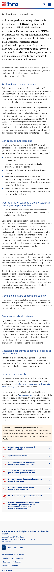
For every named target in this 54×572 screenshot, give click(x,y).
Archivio (15, 566)
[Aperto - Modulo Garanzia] (4, 456)
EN (21, 548)
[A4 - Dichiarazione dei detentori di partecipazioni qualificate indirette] (4, 472)
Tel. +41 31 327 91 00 (10, 539)
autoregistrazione (26, 395)
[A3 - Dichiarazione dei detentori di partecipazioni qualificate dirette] (4, 463)
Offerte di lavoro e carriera (13, 554)
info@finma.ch (8, 542)
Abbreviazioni (17, 558)
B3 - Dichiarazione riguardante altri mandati (25, 496)
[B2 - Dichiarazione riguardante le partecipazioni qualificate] (4, 488)
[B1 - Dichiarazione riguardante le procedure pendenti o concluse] (4, 480)
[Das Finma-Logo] (10, 4)
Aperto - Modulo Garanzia (18, 455)
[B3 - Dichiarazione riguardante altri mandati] (4, 497)
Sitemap (6, 566)
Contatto (6, 558)
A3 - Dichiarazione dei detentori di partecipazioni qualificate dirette (21, 463)
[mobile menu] (49, 4)
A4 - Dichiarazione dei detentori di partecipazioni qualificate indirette (21, 472)
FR (15, 548)
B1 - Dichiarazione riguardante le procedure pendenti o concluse (25, 480)
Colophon (17, 562)
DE (9, 548)
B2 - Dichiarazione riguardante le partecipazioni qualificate (21, 488)
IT (4, 548)
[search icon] (43, 4)
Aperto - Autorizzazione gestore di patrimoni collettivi (21, 448)
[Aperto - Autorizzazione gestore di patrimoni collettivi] (4, 448)
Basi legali (7, 562)
